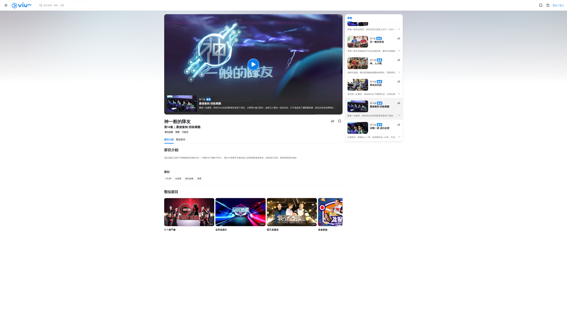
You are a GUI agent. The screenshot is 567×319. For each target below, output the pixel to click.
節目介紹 (169, 139)
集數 (349, 17)
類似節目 (180, 139)
